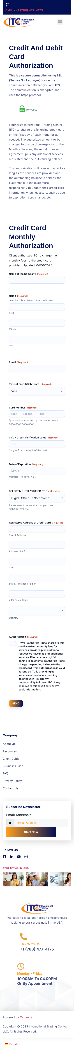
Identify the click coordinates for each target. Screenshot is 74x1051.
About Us (9, 744)
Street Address (17, 535)
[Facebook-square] (4, 856)
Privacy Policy (12, 781)
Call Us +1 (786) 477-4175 (24, 10)
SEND (16, 703)
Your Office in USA (16, 868)
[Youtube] (19, 856)
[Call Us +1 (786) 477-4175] (7, 4)
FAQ (5, 773)
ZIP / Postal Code (18, 600)
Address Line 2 (17, 551)
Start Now (31, 832)
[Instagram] (26, 856)
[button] (60, 22)
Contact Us (10, 788)
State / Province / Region (22, 583)
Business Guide (13, 766)
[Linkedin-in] (11, 856)
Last (11, 345)
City (11, 567)
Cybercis (26, 1017)
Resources (10, 751)
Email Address (18, 815)
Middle (13, 329)
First (11, 313)
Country (13, 617)
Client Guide (11, 758)
